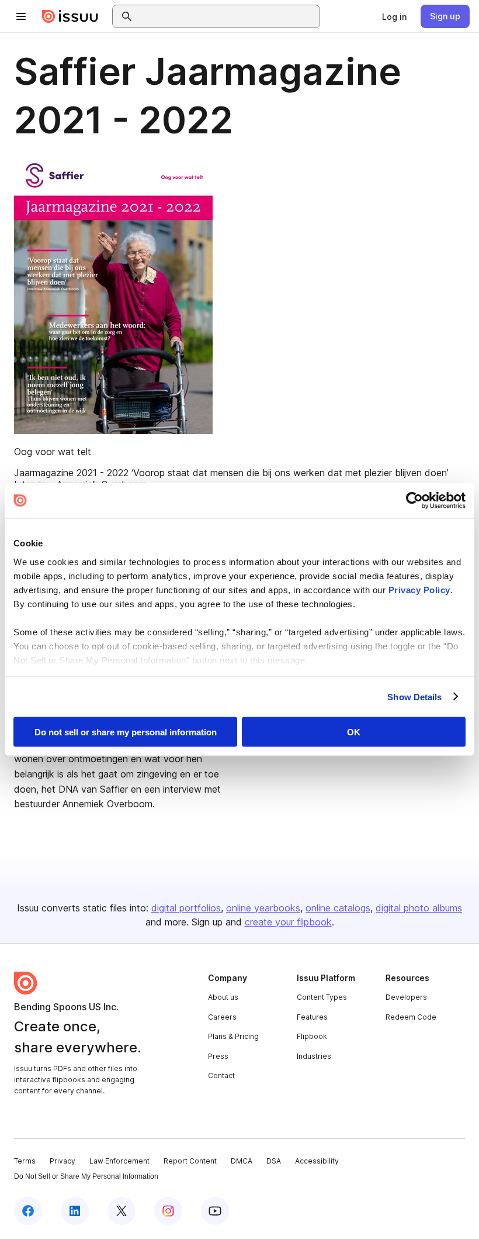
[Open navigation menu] (21, 16)
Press (218, 1056)
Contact (221, 1075)
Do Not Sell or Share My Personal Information (86, 1176)
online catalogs (338, 908)
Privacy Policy (419, 589)
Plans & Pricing (233, 1036)
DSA (273, 1161)
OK (353, 732)
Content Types (322, 997)
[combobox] (226, 16)
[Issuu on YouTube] (215, 1211)
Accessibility (317, 1161)
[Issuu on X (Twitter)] (121, 1211)
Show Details (414, 696)
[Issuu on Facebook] (28, 1211)
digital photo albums (419, 908)
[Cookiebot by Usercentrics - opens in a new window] (414, 501)
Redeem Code (411, 1017)
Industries (314, 1056)
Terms (25, 1161)
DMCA (241, 1161)
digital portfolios (186, 908)
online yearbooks (263, 908)
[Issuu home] (70, 16)
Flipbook (312, 1036)
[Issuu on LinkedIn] (75, 1211)
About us (223, 997)
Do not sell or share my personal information (125, 732)
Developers (406, 997)
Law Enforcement (119, 1161)
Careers (222, 1017)
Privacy (62, 1161)
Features (312, 1017)
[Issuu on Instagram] (168, 1211)
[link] (394, 16)
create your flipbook (288, 922)
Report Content (190, 1161)
